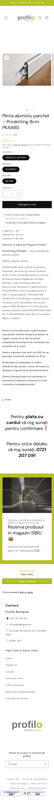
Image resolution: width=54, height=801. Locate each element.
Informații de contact (17, 698)
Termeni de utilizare (19, 784)
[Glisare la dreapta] (33, 110)
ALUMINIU (11, 169)
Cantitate (7, 188)
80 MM (9, 181)
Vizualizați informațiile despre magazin (25, 222)
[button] (6, 18)
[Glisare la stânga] (21, 110)
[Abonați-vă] (45, 764)
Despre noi (11, 665)
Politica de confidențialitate (20, 691)
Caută (9, 658)
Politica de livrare (15, 685)
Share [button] (8, 399)
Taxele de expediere (21, 145)
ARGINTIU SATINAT (16, 157)
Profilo (17, 779)
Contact (10, 671)
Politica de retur (14, 678)
